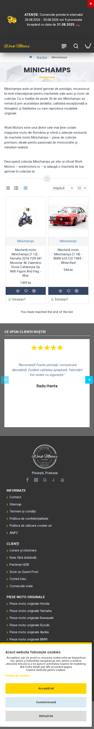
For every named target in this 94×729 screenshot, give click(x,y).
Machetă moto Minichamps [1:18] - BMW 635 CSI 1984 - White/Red (68, 256)
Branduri (42, 57)
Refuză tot (46, 716)
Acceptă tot (46, 688)
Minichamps (25, 241)
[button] (5, 380)
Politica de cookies (17, 675)
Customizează (46, 702)
